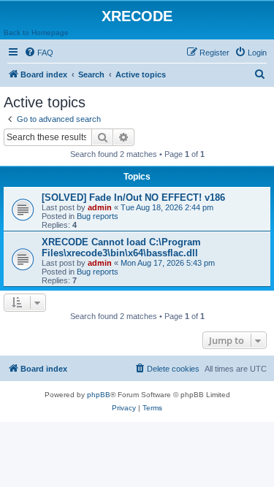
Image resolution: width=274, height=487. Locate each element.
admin (100, 207)
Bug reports (97, 216)
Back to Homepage (36, 32)
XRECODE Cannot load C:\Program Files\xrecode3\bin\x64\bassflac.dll (121, 247)
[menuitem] (38, 52)
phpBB (98, 395)
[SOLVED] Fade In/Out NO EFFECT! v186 (133, 197)
